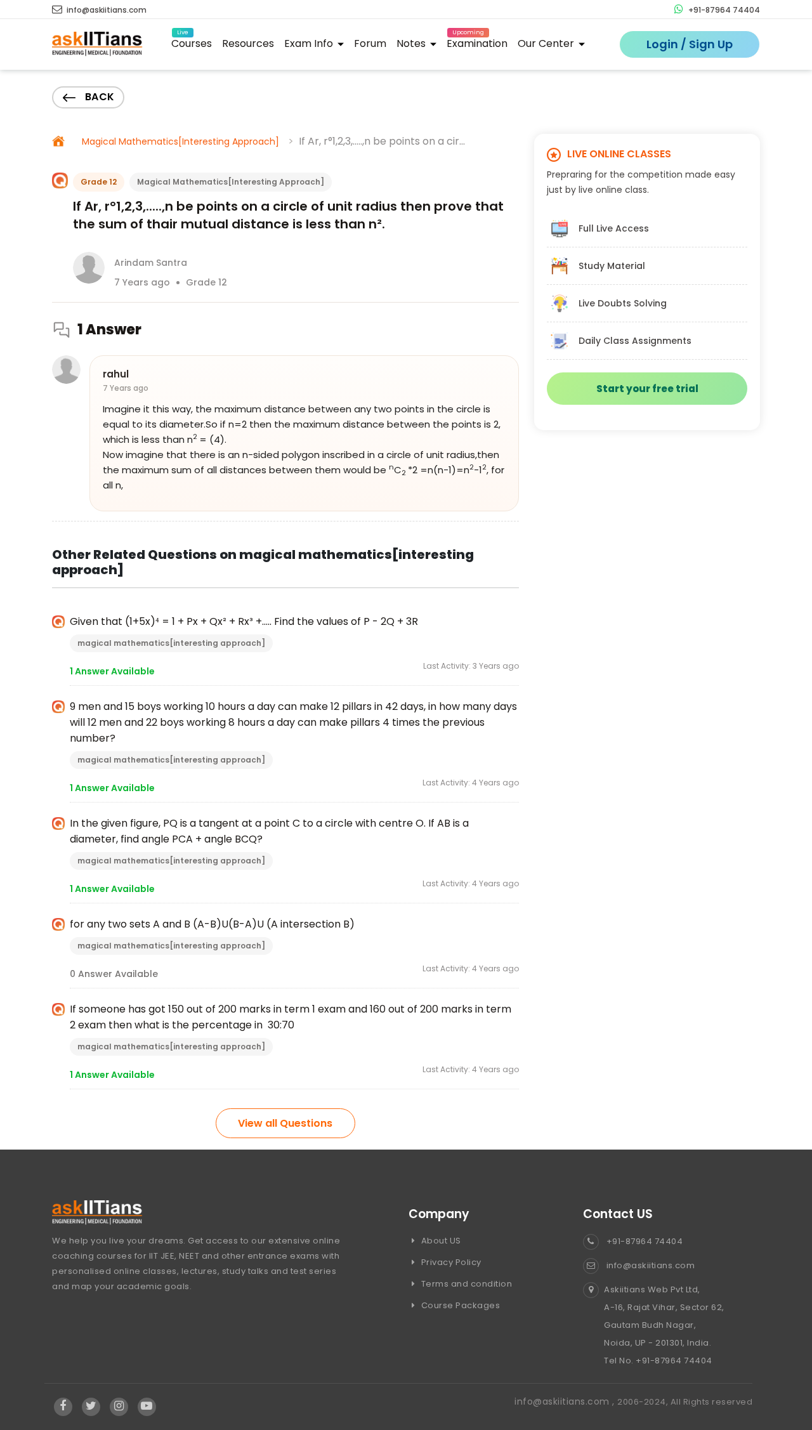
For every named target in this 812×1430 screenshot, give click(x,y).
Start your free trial (647, 388)
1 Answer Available (112, 671)
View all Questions (285, 1123)
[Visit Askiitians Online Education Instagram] (119, 1406)
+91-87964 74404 (723, 9)
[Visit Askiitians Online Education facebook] (63, 1406)
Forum (370, 43)
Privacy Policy (450, 1262)
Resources (248, 43)
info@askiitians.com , (565, 1401)
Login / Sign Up (689, 44)
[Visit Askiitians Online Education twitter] (91, 1406)
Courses (191, 41)
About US (440, 1241)
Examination (477, 41)
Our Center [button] (547, 43)
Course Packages (459, 1305)
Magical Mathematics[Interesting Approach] (180, 141)
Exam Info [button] (310, 43)
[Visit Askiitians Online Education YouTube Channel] (147, 1406)
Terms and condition (465, 1284)
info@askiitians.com (106, 9)
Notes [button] (412, 43)
